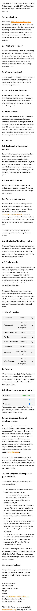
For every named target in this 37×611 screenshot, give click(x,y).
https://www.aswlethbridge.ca (21, 22)
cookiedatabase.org (9, 609)
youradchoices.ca (13, 452)
